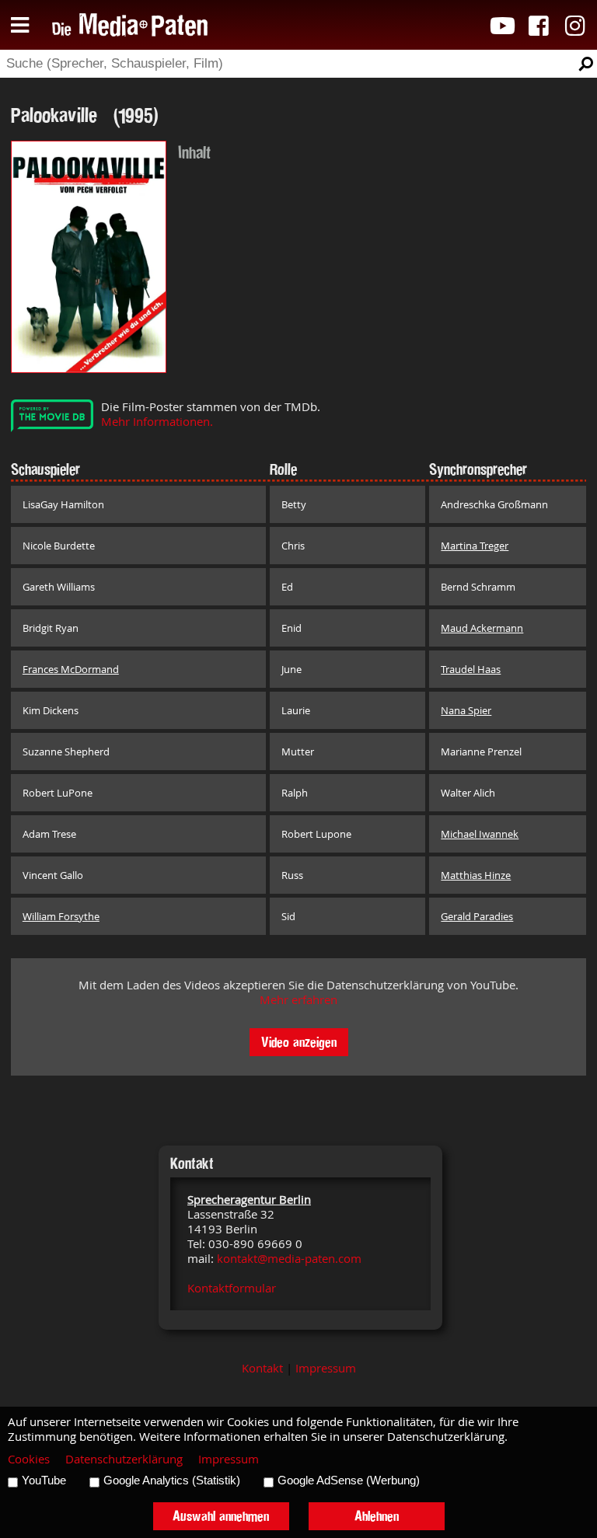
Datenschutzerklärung (124, 1459)
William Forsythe (61, 916)
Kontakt (262, 1368)
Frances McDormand (71, 669)
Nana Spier (466, 710)
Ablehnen (376, 1516)
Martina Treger (474, 546)
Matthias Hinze (476, 875)
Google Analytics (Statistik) (171, 1480)
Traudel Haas (471, 669)
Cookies (29, 1459)
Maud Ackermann (482, 628)
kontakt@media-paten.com (289, 1258)
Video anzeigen (299, 1041)
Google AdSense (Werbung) (349, 1480)
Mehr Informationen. (157, 421)
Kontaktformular (231, 1288)
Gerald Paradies (477, 916)
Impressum (325, 1368)
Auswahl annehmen (221, 1516)
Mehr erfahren (298, 999)
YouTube (44, 1480)
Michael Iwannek (479, 834)
